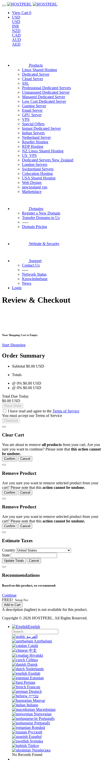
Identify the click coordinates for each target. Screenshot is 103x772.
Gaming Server (34, 106)
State (6, 555)
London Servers (34, 164)
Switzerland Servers (38, 169)
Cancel (25, 459)
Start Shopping (14, 345)
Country (8, 550)
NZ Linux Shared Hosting (43, 151)
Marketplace (32, 191)
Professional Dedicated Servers (46, 88)
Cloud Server (32, 79)
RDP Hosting (32, 146)
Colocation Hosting (37, 173)
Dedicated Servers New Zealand (47, 160)
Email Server (32, 110)
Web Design (32, 182)
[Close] (4, 426)
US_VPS (29, 155)
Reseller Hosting (35, 142)
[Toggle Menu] (4, 5)
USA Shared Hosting (39, 178)
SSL (25, 83)
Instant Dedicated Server (41, 128)
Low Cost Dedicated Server (44, 101)
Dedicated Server (35, 74)
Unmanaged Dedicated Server (46, 92)
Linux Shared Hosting (39, 70)
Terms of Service (65, 411)
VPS (26, 119)
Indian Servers (33, 133)
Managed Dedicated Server (43, 97)
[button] (9, 595)
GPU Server (32, 115)
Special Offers (33, 124)
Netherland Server (36, 137)
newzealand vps (34, 187)
